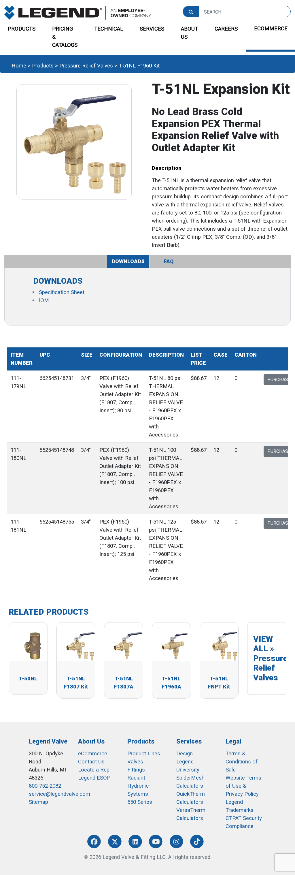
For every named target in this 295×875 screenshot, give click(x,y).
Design (184, 753)
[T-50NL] (32, 645)
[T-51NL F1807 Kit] (80, 645)
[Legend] (77, 12)
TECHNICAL (108, 29)
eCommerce (92, 753)
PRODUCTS (21, 29)
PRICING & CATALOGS (64, 37)
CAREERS (226, 29)
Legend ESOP (94, 778)
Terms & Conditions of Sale (242, 761)
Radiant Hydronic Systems (138, 786)
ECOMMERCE (271, 28)
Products (43, 66)
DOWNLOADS (128, 261)
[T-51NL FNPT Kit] (223, 645)
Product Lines (143, 753)
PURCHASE (279, 379)
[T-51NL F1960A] (175, 645)
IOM (44, 300)
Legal (233, 741)
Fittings (136, 770)
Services (189, 741)
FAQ (169, 261)
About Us (91, 741)
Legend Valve (48, 741)
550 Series (139, 802)
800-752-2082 (45, 786)
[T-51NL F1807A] (128, 645)
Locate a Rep (93, 770)
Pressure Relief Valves (86, 66)
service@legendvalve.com (59, 794)
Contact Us (91, 762)
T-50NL (28, 678)
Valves (135, 762)
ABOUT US (189, 33)
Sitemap (38, 802)
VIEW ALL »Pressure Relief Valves (270, 658)
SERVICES (152, 29)
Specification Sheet (61, 292)
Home (19, 66)
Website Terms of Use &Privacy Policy (243, 786)
